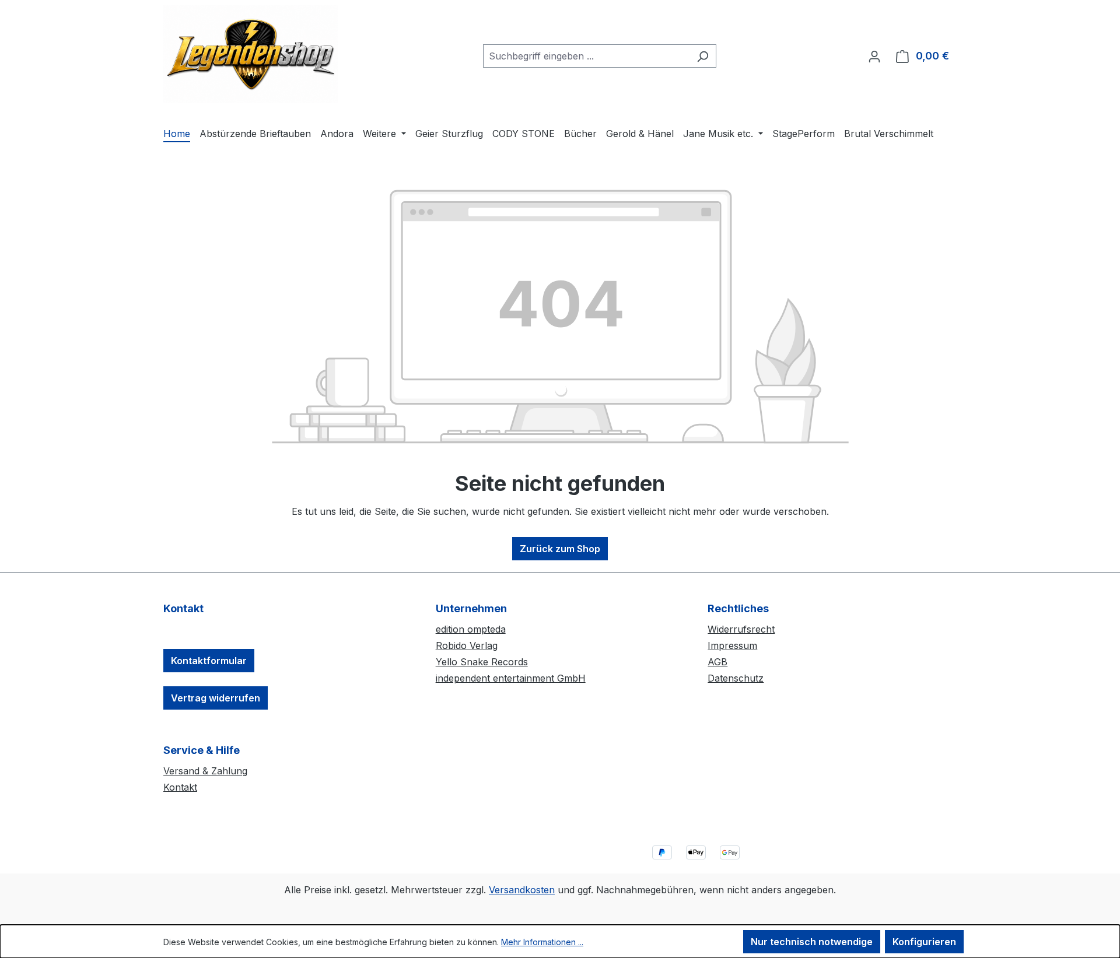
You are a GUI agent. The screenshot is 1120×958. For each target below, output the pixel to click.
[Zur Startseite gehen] (250, 54)
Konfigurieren (924, 942)
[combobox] (586, 56)
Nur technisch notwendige (812, 942)
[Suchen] (702, 56)
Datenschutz (736, 678)
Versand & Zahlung (205, 771)
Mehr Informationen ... (542, 942)
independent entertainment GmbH (511, 678)
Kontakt (180, 787)
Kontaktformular (209, 660)
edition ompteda (471, 629)
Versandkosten (522, 890)
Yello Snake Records (482, 662)
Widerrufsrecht (741, 629)
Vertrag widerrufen (215, 698)
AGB (717, 662)
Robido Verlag (467, 645)
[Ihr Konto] (874, 56)
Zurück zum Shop (560, 549)
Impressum (732, 645)
